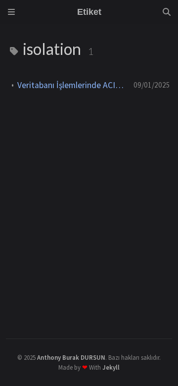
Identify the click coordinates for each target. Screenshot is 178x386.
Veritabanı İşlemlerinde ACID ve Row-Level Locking (71, 85)
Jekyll (111, 367)
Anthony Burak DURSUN (71, 357)
